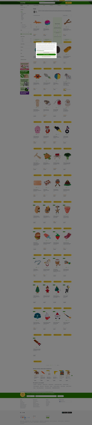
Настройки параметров (46, 52)
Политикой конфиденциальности (40, 50)
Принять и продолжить (46, 54)
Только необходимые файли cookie (46, 56)
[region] (46, 50)
